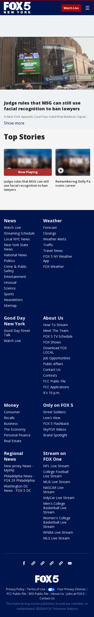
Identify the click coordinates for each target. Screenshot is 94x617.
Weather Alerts (54, 239)
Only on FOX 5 (58, 405)
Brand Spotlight (55, 435)
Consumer (12, 412)
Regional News (13, 456)
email (70, 563)
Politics (9, 260)
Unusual (10, 282)
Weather (52, 220)
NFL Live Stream (56, 466)
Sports (9, 294)
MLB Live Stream (56, 481)
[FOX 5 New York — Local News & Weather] (18, 7)
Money (11, 405)
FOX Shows (52, 342)
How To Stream (55, 324)
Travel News (53, 250)
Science (10, 288)
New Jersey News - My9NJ (19, 468)
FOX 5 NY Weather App (57, 258)
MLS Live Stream (56, 538)
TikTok (42, 563)
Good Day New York (14, 321)
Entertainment (15, 276)
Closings (49, 233)
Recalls (9, 417)
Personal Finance (17, 435)
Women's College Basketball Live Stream (56, 522)
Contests (50, 375)
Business (11, 423)
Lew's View (51, 417)
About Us (53, 318)
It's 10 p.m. (51, 392)
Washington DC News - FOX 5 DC (17, 488)
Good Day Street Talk (17, 332)
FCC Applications (56, 387)
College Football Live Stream (55, 473)
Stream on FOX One (54, 456)
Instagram (33, 563)
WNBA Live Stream (58, 532)
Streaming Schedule (19, 233)
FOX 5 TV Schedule (58, 336)
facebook (24, 563)
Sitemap (10, 305)
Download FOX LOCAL (55, 350)
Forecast (50, 227)
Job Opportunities (56, 358)
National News (15, 255)
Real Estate (12, 441)
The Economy (15, 429)
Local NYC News (17, 239)
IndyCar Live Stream (58, 497)
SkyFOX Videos (54, 429)
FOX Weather (53, 266)
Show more (14, 123)
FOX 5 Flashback (56, 423)
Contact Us (51, 369)
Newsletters (13, 299)
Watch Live (71, 8)
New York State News (16, 247)
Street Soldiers (54, 412)
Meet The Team (55, 330)
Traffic (48, 245)
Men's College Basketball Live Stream (55, 507)
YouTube (51, 563)
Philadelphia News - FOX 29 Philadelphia (19, 478)
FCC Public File (54, 381)
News (10, 220)
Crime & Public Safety (15, 268)
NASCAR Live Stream (53, 489)
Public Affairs (53, 363)
